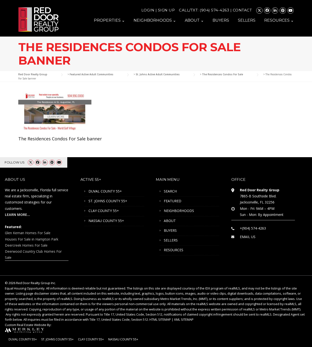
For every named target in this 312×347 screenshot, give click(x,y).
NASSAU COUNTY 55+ (106, 220)
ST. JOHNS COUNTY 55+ (107, 201)
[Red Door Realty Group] (38, 19)
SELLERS (246, 20)
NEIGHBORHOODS (179, 210)
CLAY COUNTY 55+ (103, 210)
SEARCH (170, 191)
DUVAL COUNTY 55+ (105, 191)
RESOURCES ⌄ (279, 20)
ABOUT (170, 220)
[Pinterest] (283, 11)
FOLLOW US (15, 162)
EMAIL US (247, 236)
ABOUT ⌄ (194, 20)
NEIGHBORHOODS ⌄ (155, 20)
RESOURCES (173, 250)
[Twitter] (259, 11)
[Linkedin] (275, 11)
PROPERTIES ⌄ (109, 20)
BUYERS (221, 20)
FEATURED (172, 201)
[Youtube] (290, 11)
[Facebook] (267, 11)
